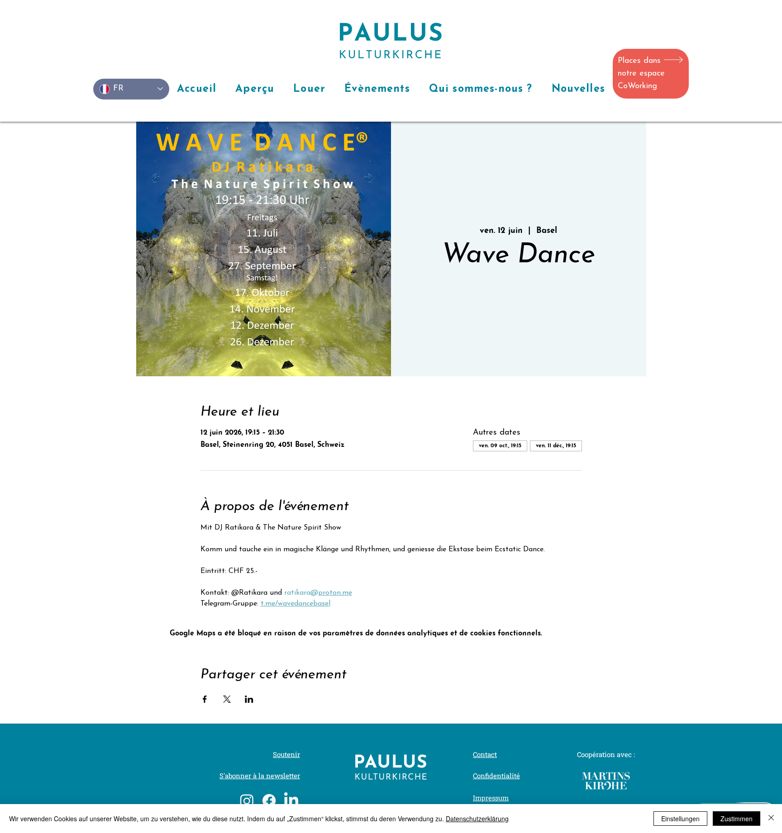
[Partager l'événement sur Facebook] (204, 699)
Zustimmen (736, 818)
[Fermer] (771, 818)
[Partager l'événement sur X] (227, 699)
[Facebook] (269, 800)
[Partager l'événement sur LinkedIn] (249, 699)
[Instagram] (247, 800)
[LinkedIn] (291, 800)
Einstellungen (680, 818)
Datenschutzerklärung (477, 818)
